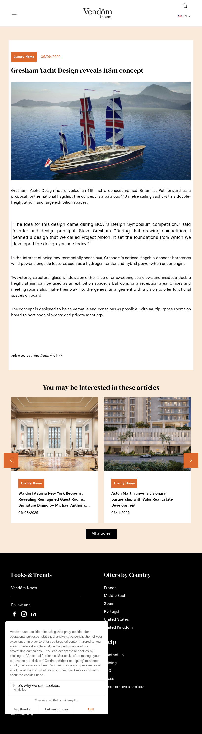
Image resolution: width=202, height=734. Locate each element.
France (110, 588)
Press (109, 679)
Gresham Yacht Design (32, 191)
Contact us (114, 655)
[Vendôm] (97, 13)
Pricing (110, 663)
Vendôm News (24, 588)
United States (116, 620)
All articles (101, 534)
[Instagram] (24, 619)
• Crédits (137, 687)
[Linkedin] (34, 617)
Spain (109, 604)
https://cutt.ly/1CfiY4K (47, 355)
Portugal (111, 612)
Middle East (114, 596)
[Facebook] (14, 617)
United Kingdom (118, 627)
